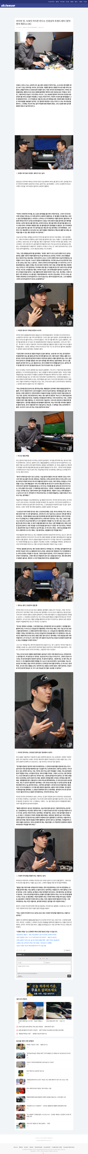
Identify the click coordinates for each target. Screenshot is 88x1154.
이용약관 (31, 1147)
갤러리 (57, 1)
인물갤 (71, 1)
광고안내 (26, 1147)
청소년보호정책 (47, 1147)
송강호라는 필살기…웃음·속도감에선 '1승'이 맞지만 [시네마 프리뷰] (36, 935)
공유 (24, 950)
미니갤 (67, 1)
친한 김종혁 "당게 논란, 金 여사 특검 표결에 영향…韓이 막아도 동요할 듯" (38, 940)
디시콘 (85, 1)
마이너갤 (62, 1)
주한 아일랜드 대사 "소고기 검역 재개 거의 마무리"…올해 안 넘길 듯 (37, 937)
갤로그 (76, 1)
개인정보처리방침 (38, 1147)
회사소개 (15, 1147)
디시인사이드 (51, 1)
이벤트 (80, 1)
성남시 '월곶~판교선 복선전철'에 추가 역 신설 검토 (31, 946)
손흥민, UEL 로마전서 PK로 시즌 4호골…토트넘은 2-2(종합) (34, 943)
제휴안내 (21, 1147)
